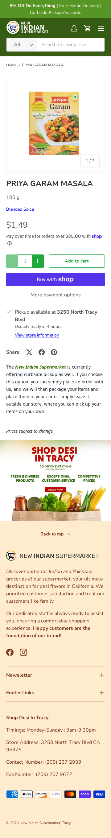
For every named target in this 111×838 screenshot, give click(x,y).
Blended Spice (20, 209)
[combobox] (55, 45)
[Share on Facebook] (41, 352)
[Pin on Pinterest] (54, 352)
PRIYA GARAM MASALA (43, 65)
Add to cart (77, 261)
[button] (87, 28)
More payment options (56, 294)
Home (11, 65)
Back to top (52, 534)
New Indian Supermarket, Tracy (45, 822)
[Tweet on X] (29, 352)
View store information (37, 335)
